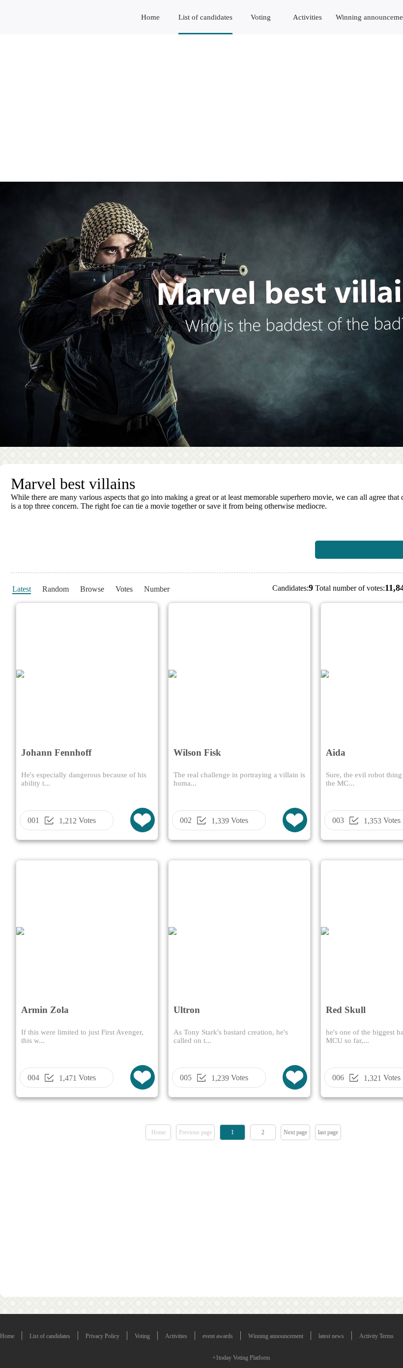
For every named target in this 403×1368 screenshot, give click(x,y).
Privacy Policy (102, 1336)
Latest (21, 589)
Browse (92, 589)
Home (150, 17)
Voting (261, 17)
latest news (331, 1336)
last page (328, 1132)
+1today (221, 1357)
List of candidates (205, 17)
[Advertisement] (201, 108)
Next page (295, 1132)
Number (157, 589)
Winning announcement (275, 1336)
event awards (217, 1336)
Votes (124, 589)
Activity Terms (376, 1336)
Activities (307, 17)
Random (55, 589)
